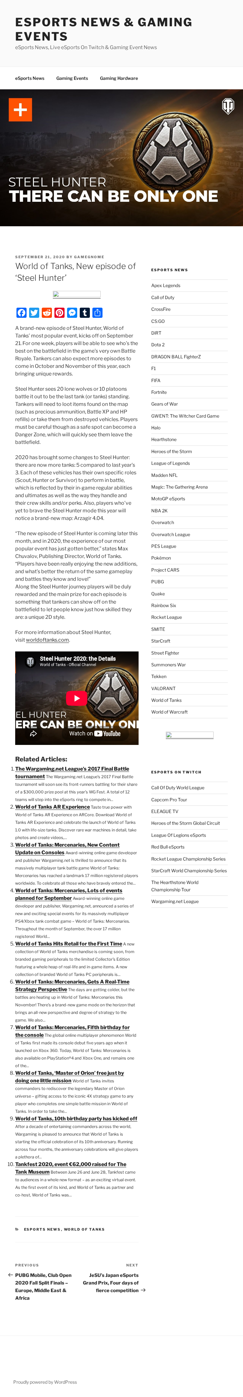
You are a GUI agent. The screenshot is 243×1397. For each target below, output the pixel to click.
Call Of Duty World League (177, 787)
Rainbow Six (163, 605)
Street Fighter (165, 653)
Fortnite (159, 392)
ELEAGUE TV (164, 811)
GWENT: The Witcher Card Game (185, 416)
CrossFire (161, 309)
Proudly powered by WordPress (45, 1382)
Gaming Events (72, 78)
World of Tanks (84, 1229)
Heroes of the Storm (171, 451)
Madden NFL (164, 475)
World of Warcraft (169, 712)
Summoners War (168, 664)
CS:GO (158, 321)
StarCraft (160, 641)
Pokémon (161, 558)
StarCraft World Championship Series (189, 870)
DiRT (156, 333)
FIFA (155, 380)
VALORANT (163, 688)
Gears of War (164, 404)
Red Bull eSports (167, 846)
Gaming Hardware (119, 78)
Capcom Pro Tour (169, 799)
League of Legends (170, 463)
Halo (155, 427)
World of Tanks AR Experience (52, 807)
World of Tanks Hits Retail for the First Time (68, 944)
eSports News (29, 78)
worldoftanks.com (47, 640)
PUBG (157, 581)
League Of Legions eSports (178, 835)
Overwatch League (170, 534)
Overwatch (162, 522)
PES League (163, 546)
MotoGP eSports (168, 498)
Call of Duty (162, 297)
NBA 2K (159, 510)
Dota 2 (158, 344)
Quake (158, 593)
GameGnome (89, 257)
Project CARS (165, 570)
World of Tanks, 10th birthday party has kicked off (76, 1119)
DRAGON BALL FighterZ (176, 356)
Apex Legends (165, 285)
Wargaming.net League (175, 901)
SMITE (158, 629)
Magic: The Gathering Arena (179, 487)
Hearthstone (164, 439)
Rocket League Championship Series (188, 859)
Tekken (158, 676)
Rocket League (166, 617)
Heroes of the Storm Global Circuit (185, 823)
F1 (153, 368)
